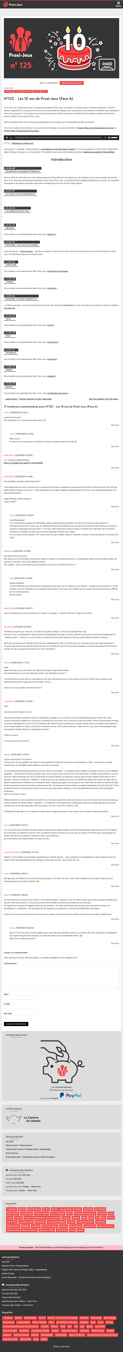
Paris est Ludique (50, 1226)
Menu (118, 6)
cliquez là (51, 376)
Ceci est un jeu (26, 251)
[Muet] (109, 137)
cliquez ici (51, 234)
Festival (18, 1218)
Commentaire (11, 963)
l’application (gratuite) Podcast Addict (99, 152)
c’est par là (51, 288)
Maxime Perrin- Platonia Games (19, 1145)
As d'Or (46, 1209)
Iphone (111, 1218)
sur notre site (9, 308)
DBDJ (69, 1213)
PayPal (7, 131)
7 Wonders (11, 1209)
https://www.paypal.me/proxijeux (25, 131)
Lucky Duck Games (85, 1222)
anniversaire (8, 91)
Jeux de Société (26, 1222)
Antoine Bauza (34, 1209)
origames (36, 1226)
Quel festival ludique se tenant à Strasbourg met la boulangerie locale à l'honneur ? (69, 1247)
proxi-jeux (44, 91)
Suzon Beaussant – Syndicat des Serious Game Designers (30, 1157)
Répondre (115, 425)
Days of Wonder (57, 1213)
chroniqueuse (28, 91)
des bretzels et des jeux (85, 1213)
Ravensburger (76, 1226)
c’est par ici (52, 359)
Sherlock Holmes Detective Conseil (22, 1230)
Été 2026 (9, 1141)
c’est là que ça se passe (57, 271)
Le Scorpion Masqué (56, 1222)
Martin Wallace (13, 1226)
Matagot (25, 1226)
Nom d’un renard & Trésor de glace (103, 399)
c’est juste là (52, 342)
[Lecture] (7, 137)
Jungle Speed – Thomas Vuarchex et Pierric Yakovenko (28, 399)
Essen (9, 1218)
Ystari (72, 1230)
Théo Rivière (62, 1230)
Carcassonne (26, 1213)
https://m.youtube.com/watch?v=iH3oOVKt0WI (23, 463)
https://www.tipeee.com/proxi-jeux (99, 128)
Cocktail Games (41, 1213)
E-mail (7, 1004)
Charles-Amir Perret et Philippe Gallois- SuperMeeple (28, 1149)
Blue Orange (100, 1209)
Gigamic (76, 1218)
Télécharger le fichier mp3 (22, 143)
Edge (111, 1213)
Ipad (103, 1218)
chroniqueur (18, 91)
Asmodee (88, 1209)
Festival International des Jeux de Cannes (42, 1218)
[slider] (114, 137)
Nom (6, 994)
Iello (91, 1218)
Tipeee (80, 128)
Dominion (102, 1213)
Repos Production (105, 1226)
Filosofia (66, 1218)
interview (36, 91)
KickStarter (40, 1222)
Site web (8, 1013)
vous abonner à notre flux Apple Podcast (58, 149)
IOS (97, 1218)
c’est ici (50, 325)
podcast (63, 1226)
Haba (84, 1218)
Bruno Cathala (12, 1213)
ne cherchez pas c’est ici (57, 393)
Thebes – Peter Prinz (32, 1187)
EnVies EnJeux (12, 1153)
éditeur (80, 1230)
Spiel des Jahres (47, 1230)
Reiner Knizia (89, 1226)
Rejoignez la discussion (72, 83)
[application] (61, 137)
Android (22, 1209)
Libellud (71, 1222)
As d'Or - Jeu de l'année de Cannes (66, 1209)
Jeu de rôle (11, 1222)
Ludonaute (100, 1222)
